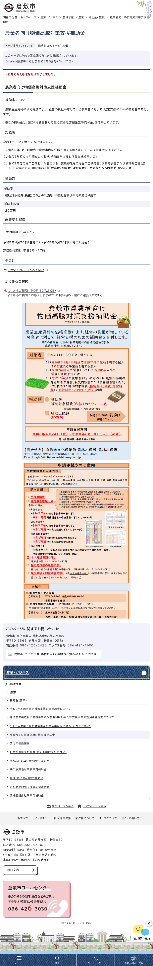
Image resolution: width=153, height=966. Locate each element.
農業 (81, 17)
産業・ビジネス (49, 17)
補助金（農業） (97, 17)
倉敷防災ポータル (134, 963)
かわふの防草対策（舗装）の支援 (29, 761)
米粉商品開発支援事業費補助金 (30, 787)
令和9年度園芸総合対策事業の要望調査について (40, 708)
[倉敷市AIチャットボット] (141, 932)
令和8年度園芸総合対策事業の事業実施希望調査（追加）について (50, 726)
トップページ (28, 17)
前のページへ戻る (63, 806)
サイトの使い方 (131, 818)
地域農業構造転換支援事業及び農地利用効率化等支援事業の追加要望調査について (62, 717)
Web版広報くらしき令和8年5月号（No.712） (41, 61)
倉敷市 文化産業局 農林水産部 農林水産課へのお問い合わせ (55, 654)
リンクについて (108, 818)
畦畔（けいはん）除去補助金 (26, 778)
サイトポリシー (40, 818)
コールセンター (95, 963)
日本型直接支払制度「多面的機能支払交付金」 (38, 752)
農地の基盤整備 (20, 743)
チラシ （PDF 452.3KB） (26, 269)
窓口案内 (13, 870)
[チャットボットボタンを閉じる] (149, 923)
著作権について (84, 818)
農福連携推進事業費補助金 (27, 795)
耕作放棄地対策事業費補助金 (28, 769)
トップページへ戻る (94, 806)
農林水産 (68, 17)
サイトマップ (20, 818)
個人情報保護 (62, 818)
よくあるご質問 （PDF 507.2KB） (32, 290)
